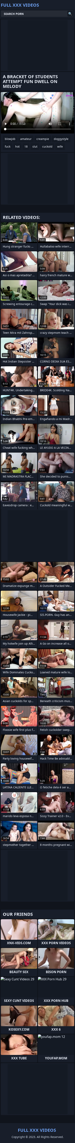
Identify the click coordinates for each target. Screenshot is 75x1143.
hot (17, 146)
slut (34, 146)
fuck (7, 146)
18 (26, 146)
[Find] (70, 13)
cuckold (47, 146)
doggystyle (61, 139)
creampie (42, 139)
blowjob (10, 139)
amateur (26, 139)
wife (60, 146)
